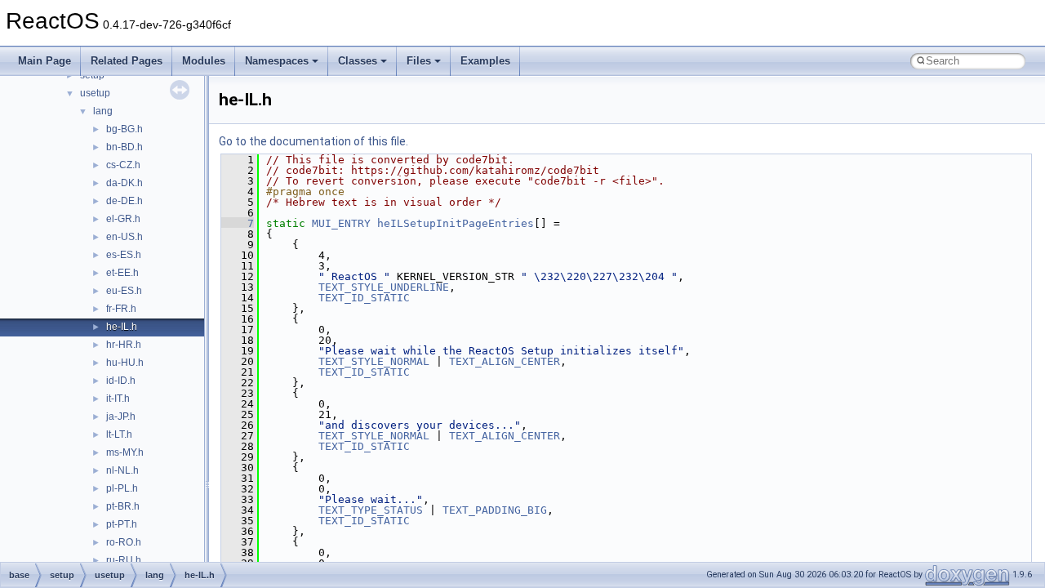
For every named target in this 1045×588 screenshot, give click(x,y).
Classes (357, 61)
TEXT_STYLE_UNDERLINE (383, 287)
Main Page (44, 61)
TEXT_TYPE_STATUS (370, 510)
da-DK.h (124, 183)
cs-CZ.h (123, 165)
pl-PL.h (122, 488)
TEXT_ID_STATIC (364, 298)
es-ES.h (123, 255)
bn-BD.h (124, 147)
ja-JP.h (121, 416)
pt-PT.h (121, 524)
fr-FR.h (121, 308)
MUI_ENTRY (341, 223)
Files (419, 61)
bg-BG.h (124, 129)
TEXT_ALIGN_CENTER (504, 361)
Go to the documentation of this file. (313, 141)
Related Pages (126, 61)
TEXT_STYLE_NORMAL (373, 361)
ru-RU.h (123, 560)
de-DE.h (124, 201)
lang (103, 111)
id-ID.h (121, 380)
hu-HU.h (125, 362)
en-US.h (124, 237)
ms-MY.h (125, 452)
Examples (485, 61)
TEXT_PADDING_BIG (494, 510)
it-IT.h (118, 398)
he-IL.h (121, 326)
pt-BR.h (123, 506)
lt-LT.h (119, 434)
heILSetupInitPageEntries (455, 223)
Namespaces (277, 61)
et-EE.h (122, 272)
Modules (203, 61)
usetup (95, 93)
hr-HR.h (123, 344)
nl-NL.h (122, 470)
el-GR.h (123, 219)
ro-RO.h (123, 542)
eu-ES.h (124, 290)
